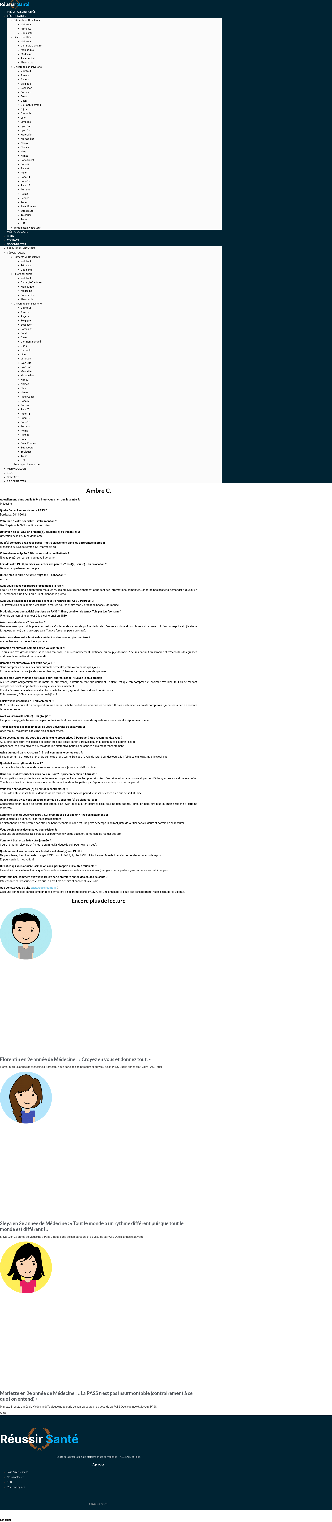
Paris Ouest (27, 160)
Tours (24, 219)
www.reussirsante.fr (43, 887)
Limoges (26, 121)
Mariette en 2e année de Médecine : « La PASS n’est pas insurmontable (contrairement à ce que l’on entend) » (96, 1396)
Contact (13, 477)
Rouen (24, 202)
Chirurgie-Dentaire (31, 45)
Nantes (25, 147)
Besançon (26, 88)
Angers (25, 79)
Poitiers (25, 189)
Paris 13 (25, 185)
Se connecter (16, 244)
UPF (23, 460)
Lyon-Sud (26, 126)
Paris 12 (25, 181)
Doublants (27, 33)
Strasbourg (27, 210)
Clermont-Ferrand (31, 104)
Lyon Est (26, 130)
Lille (23, 117)
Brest (24, 96)
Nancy (24, 143)
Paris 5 (25, 164)
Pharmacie (27, 62)
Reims (24, 193)
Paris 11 (25, 177)
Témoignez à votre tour (27, 464)
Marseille (26, 134)
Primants (26, 28)
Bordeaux (26, 92)
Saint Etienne (28, 206)
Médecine (26, 54)
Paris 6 (25, 168)
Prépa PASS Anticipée (21, 248)
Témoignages (16, 15)
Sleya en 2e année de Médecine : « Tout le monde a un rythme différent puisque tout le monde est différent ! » (92, 1226)
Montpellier (27, 138)
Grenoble (26, 113)
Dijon (24, 109)
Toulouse (26, 215)
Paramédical (28, 58)
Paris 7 (25, 172)
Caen (24, 100)
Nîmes (24, 155)
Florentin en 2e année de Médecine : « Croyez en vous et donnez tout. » (75, 1059)
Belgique (26, 83)
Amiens (25, 75)
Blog (10, 473)
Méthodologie (16, 468)
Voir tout (26, 24)
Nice (23, 151)
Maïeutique (27, 49)
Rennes (25, 198)
